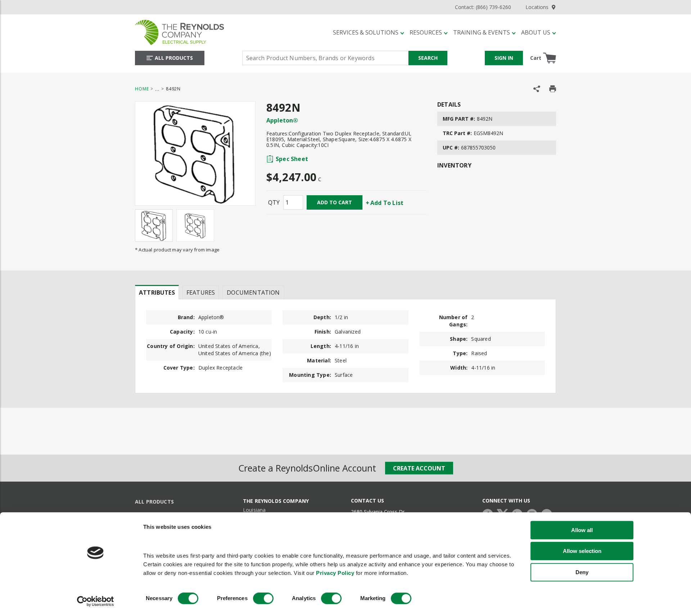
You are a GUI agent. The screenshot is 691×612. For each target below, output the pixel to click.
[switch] (263, 598)
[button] (368, 32)
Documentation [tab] (253, 292)
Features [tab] (200, 292)
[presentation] (157, 292)
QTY (274, 202)
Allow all (582, 530)
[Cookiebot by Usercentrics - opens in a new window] (95, 601)
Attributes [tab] (157, 292)
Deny (581, 572)
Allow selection (582, 551)
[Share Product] (536, 88)
